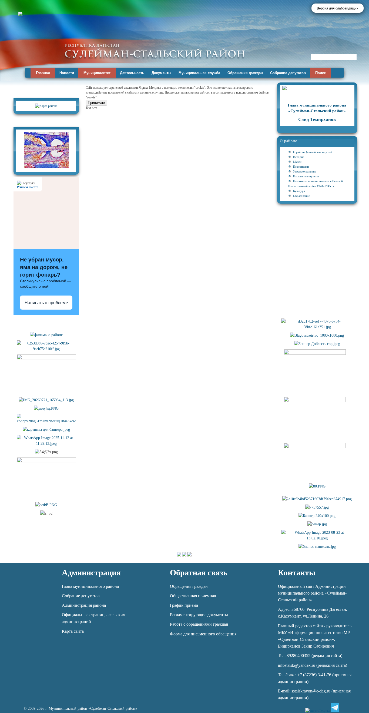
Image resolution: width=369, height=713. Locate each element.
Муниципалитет (96, 73)
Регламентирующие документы (199, 614)
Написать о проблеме (46, 302)
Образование (301, 195)
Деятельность (132, 73)
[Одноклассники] (353, 707)
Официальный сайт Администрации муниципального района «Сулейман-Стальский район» (312, 593)
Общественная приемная (193, 595)
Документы (161, 73)
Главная (43, 73)
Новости (66, 73)
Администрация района (84, 605)
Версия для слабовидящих (337, 8)
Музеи (297, 161)
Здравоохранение (304, 171)
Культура (299, 191)
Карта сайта (73, 631)
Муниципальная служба (199, 73)
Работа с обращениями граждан (199, 624)
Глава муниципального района (90, 586)
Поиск (320, 73)
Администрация (91, 572)
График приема (184, 605)
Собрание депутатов (288, 73)
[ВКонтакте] (344, 707)
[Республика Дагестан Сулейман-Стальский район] (154, 50)
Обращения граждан (245, 73)
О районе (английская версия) (312, 152)
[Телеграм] (335, 707)
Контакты (296, 572)
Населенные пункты (306, 176)
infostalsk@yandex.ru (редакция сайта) (312, 665)
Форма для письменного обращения (203, 634)
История (298, 156)
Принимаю (96, 103)
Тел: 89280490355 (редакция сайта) (310, 655)
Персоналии (301, 166)
